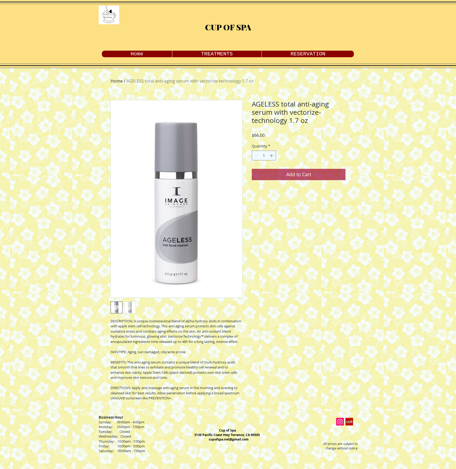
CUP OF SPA (228, 27)
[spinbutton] (264, 155)
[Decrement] (256, 155)
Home (117, 81)
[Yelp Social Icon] (349, 421)
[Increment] (272, 155)
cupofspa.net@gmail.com (229, 439)
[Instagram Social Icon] (340, 421)
